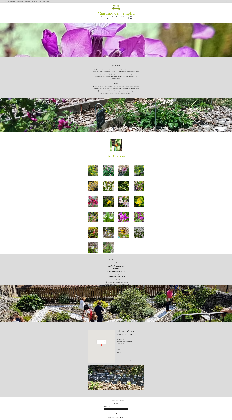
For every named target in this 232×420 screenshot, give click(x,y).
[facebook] (224, 1)
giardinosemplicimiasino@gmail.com (124, 341)
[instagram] (226, 1)
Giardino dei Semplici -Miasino (116, 400)
